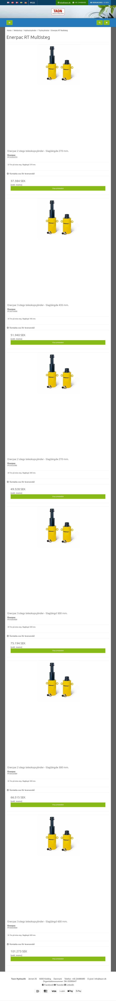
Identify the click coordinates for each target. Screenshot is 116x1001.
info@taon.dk (65, 2)
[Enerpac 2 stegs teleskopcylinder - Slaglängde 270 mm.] (59, 96)
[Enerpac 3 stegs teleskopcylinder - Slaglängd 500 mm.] (59, 558)
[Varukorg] (106, 22)
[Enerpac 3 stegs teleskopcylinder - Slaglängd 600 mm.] (59, 867)
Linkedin (70, 985)
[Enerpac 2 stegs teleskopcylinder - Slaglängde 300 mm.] (59, 713)
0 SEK (100, 2)
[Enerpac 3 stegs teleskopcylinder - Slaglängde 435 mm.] (59, 250)
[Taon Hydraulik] (58, 11)
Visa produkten (58, 188)
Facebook (48, 985)
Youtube (60, 985)
